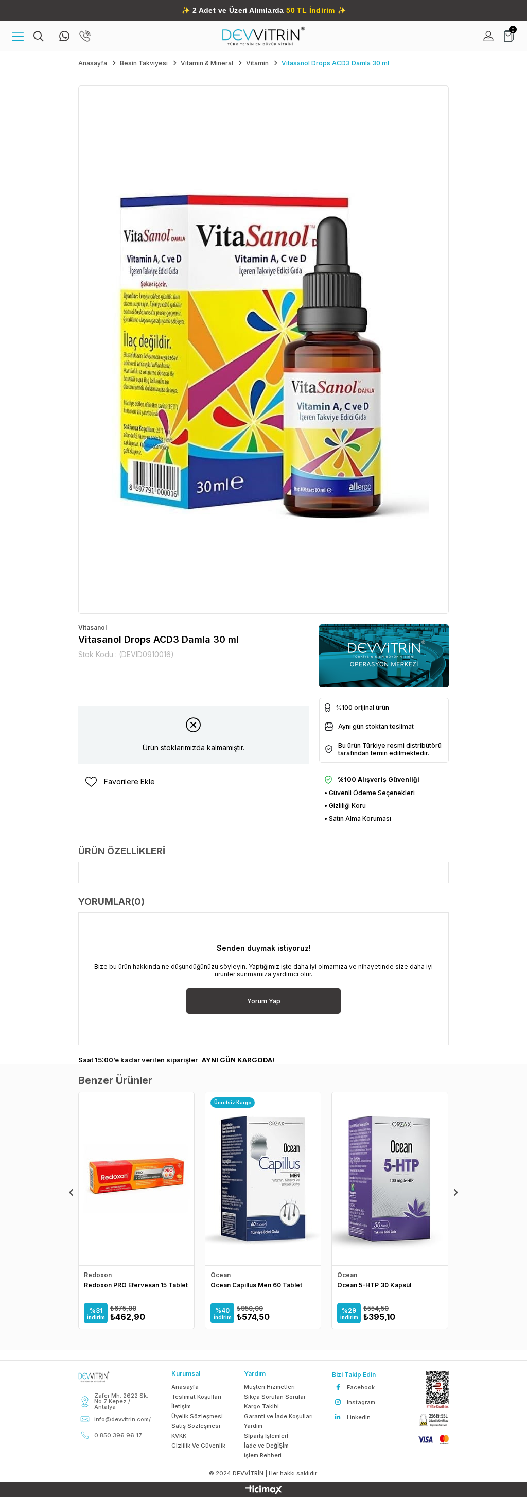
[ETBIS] (432, 1389)
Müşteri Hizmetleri (269, 1386)
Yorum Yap (263, 1001)
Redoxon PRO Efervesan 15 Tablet (136, 1285)
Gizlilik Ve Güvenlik (198, 1445)
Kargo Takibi (261, 1406)
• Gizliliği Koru (345, 806)
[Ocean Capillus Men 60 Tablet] (263, 1178)
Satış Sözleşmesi (195, 1426)
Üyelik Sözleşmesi (197, 1416)
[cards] (428, 1440)
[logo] (102, 1377)
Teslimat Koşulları (196, 1396)
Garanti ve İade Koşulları (278, 1416)
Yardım (253, 1426)
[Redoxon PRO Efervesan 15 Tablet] (136, 1178)
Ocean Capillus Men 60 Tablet (256, 1285)
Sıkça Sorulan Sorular (275, 1396)
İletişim (181, 1406)
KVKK (178, 1435)
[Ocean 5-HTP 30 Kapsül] (389, 1178)
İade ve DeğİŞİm (266, 1445)
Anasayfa (185, 1386)
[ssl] (428, 1420)
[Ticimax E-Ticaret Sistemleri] (263, 1490)
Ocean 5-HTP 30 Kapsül (374, 1285)
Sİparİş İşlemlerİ (266, 1435)
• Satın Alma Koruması (357, 818)
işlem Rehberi (263, 1455)
